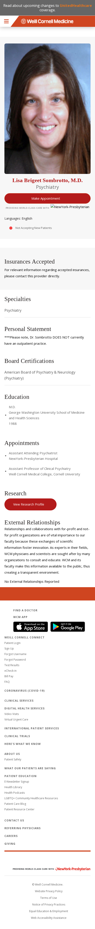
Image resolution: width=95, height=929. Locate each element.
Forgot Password (15, 659)
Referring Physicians (22, 828)
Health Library (13, 787)
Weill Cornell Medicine (47, 859)
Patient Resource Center (19, 809)
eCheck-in (10, 671)
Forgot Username (15, 654)
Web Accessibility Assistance (48, 918)
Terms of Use (48, 898)
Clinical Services (19, 701)
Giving (9, 844)
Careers (11, 836)
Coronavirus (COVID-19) (24, 691)
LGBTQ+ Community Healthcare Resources (31, 798)
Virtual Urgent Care (16, 719)
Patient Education (20, 776)
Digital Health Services (24, 708)
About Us (12, 754)
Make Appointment (45, 198)
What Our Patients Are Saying (30, 768)
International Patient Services (31, 728)
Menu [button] (6, 21)
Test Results (11, 665)
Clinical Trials (17, 736)
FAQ (7, 682)
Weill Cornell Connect (24, 637)
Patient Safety (12, 759)
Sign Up (9, 648)
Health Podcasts (14, 793)
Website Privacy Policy (49, 891)
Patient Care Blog (15, 804)
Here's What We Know (22, 744)
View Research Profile (28, 504)
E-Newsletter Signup (16, 781)
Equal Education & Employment (48, 911)
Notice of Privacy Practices (48, 904)
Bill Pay (8, 676)
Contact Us (14, 820)
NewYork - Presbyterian (48, 869)
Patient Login (12, 643)
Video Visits (11, 714)
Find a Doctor (25, 610)
